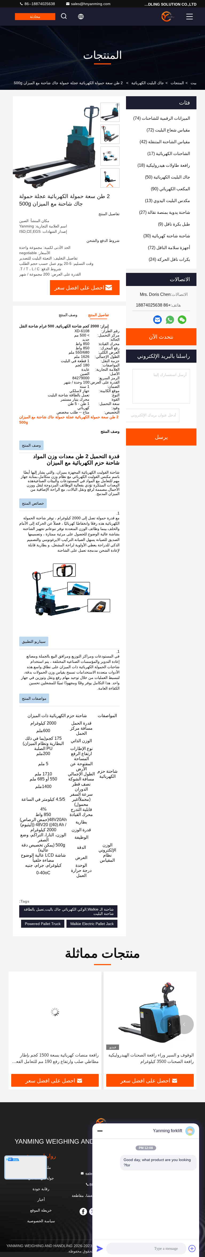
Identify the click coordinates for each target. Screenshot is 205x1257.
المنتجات (177, 83)
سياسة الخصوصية (41, 1221)
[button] (110, 185)
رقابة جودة (41, 1189)
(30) (166, 236)
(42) (165, 142)
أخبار (41, 1199)
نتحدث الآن (161, 337)
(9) (174, 224)
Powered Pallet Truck (43, 924)
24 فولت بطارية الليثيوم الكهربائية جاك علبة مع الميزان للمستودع (57, 1058)
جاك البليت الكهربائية (147, 83)
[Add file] (192, 1248)
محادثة (35, 16)
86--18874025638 (39, 4)
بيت (193, 83)
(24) (169, 259)
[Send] (100, 1248)
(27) (164, 212)
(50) (167, 177)
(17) (168, 153)
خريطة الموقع (41, 1210)
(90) (170, 189)
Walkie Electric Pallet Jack (92, 924)
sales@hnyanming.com (91, 4)
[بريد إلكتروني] (157, 319)
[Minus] (100, 1131)
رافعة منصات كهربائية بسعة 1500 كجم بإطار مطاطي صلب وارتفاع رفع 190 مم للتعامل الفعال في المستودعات (150, 1059)
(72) (168, 130)
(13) (167, 200)
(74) (161, 118)
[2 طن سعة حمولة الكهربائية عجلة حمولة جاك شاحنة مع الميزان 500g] (55, 147)
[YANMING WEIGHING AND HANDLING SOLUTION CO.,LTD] (168, 16)
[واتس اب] (169, 319)
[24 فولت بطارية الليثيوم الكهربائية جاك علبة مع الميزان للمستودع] (55, 1012)
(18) (163, 165)
